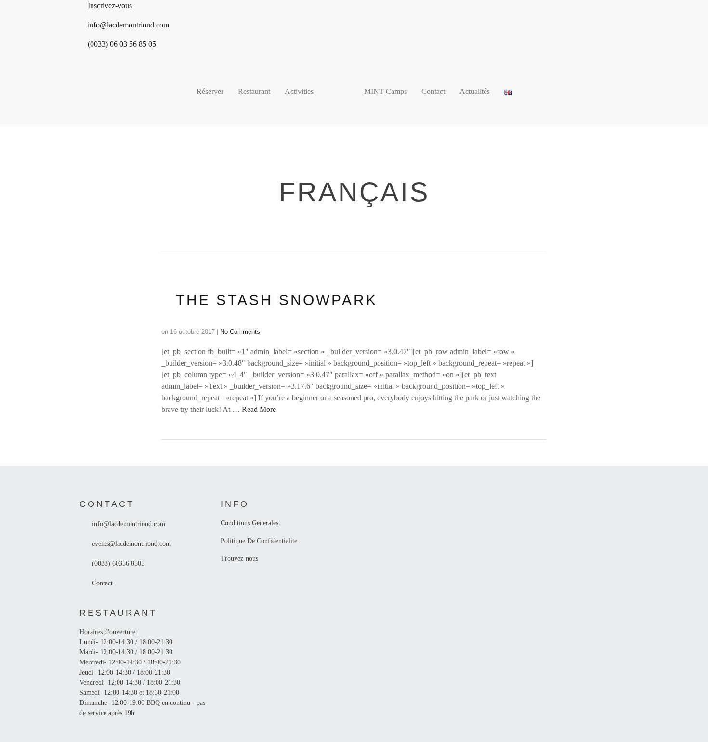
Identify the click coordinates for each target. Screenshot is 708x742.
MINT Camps (385, 91)
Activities (299, 91)
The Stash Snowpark (277, 300)
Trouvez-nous (239, 558)
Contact (433, 91)
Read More (259, 409)
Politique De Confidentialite (259, 540)
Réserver (210, 91)
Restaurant (254, 91)
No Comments (240, 331)
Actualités (474, 91)
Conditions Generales (249, 523)
